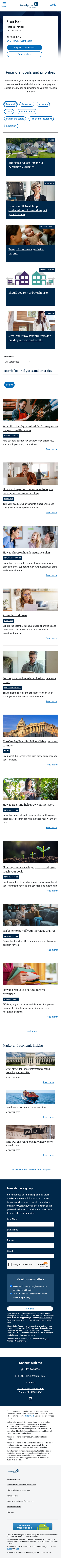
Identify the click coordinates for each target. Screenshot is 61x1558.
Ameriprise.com (13, 1479)
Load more (31, 1031)
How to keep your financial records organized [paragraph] (24, 991)
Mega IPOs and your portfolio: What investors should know (29, 1143)
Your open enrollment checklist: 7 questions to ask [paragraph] (29, 680)
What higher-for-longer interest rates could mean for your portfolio (28, 1071)
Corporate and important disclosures (21, 1485)
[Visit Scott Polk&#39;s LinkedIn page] (30, 1399)
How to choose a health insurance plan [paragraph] (26, 552)
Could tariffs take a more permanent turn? (27, 1107)
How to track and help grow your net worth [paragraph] (29, 804)
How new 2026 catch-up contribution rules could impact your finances (28, 210)
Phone (10, 1240)
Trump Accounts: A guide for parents (26, 251)
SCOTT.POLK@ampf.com (19, 40)
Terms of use (12, 1496)
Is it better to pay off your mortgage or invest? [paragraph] (30, 930)
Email (10, 1251)
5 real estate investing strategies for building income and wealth (30, 338)
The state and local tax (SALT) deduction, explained (26, 164)
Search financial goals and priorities (28, 370)
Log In (53, 4)
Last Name (12, 1229)
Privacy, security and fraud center (20, 1501)
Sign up (30, 1308)
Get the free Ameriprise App (32, 1526)
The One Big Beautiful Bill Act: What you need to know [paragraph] (30, 743)
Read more (51, 449)
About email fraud (14, 1507)
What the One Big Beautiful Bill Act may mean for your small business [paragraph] (30, 428)
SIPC (24, 1341)
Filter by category (8, 356)
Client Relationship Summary (18, 1490)
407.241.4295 (14, 37)
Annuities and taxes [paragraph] (15, 615)
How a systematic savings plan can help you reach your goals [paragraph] (29, 869)
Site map (10, 1512)
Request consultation (24, 47)
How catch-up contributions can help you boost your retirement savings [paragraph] (28, 491)
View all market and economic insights (31, 1169)
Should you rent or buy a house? (28, 292)
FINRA (16, 1341)
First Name (12, 1219)
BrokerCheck (29, 1416)
